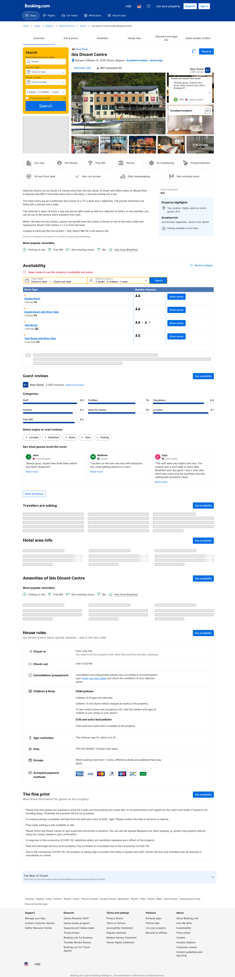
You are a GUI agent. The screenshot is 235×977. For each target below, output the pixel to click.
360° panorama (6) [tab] (110, 67)
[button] (46, 92)
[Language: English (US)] (139, 6)
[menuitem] (30, 15)
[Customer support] (149, 6)
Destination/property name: (40, 57)
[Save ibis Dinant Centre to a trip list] (194, 51)
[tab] (109, 67)
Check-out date (33, 77)
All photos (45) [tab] (82, 67)
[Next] (210, 93)
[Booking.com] (37, 6)
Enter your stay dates (94, 878)
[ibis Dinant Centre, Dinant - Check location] (73, 60)
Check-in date (32, 67)
